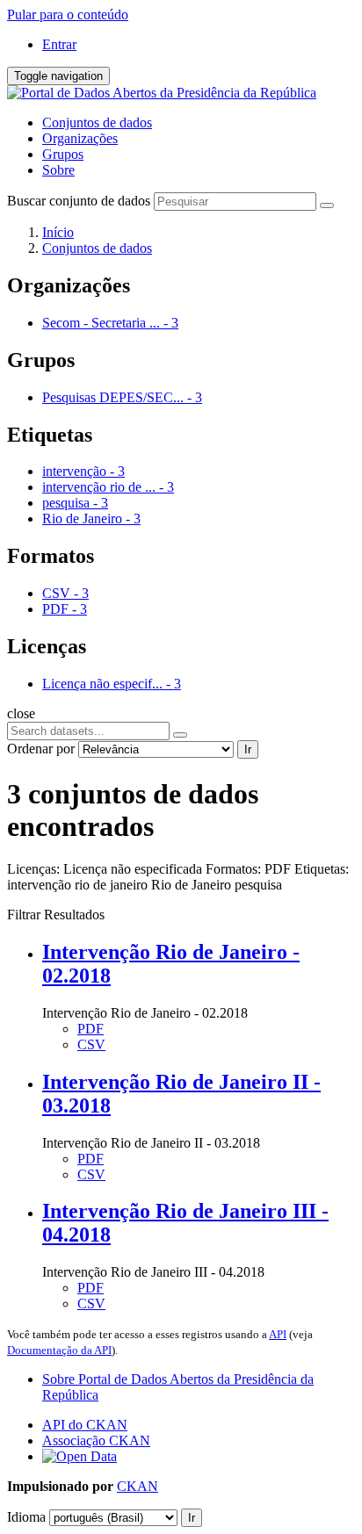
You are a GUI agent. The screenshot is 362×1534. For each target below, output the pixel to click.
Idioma (26, 1516)
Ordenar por (41, 748)
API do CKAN (84, 1424)
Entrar (59, 44)
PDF (90, 1028)
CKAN (137, 1486)
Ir (247, 749)
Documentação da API (59, 1350)
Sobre (58, 169)
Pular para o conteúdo (67, 14)
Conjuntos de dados (97, 122)
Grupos (62, 154)
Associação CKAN (96, 1440)
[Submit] (327, 205)
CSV (91, 1044)
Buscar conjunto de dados (78, 200)
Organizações (80, 138)
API (277, 1334)
